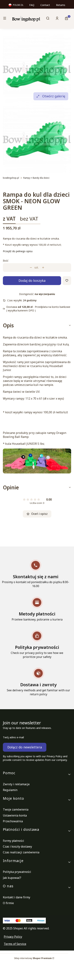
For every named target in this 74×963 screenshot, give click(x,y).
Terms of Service (15, 944)
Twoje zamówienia (15, 809)
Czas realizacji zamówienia (21, 852)
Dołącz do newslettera (24, 747)
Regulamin (10, 790)
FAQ (31, 5)
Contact (45, 5)
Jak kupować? (12, 878)
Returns (60, 5)
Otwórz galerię (53, 96)
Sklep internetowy (33, 958)
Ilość (5, 260)
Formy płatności (13, 841)
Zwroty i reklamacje (16, 784)
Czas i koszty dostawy (17, 846)
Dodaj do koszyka (31, 280)
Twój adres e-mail (13, 737)
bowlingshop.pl (11, 177)
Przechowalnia (13, 821)
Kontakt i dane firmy (16, 897)
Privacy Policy (13, 937)
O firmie (8, 903)
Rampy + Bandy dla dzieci (36, 177)
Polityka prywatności (17, 872)
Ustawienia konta (15, 815)
